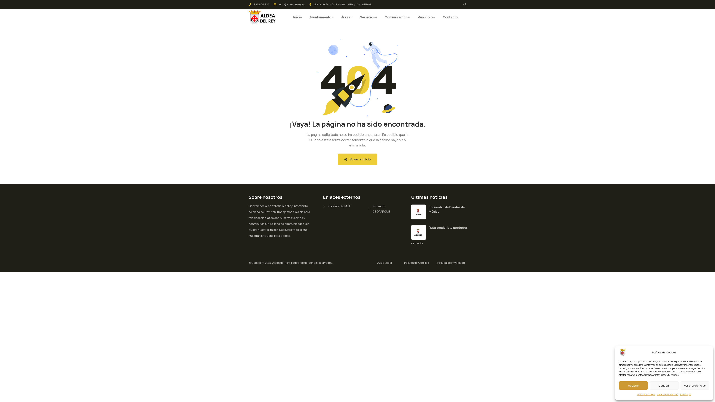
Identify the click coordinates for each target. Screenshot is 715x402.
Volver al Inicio (360, 159)
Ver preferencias (695, 385)
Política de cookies (646, 394)
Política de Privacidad (667, 394)
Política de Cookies (416, 263)
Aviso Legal (685, 394)
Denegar (664, 385)
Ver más (417, 243)
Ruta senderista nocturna (448, 228)
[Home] (263, 17)
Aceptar (633, 385)
